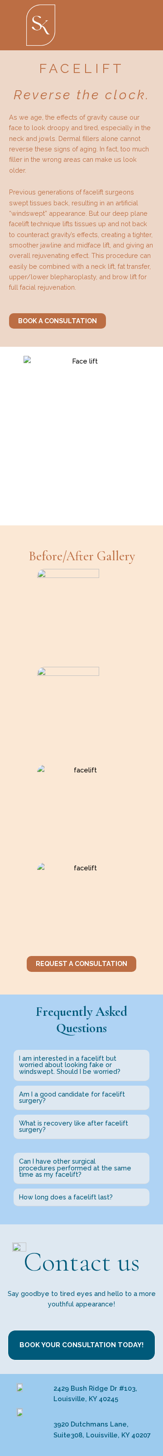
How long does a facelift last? (66, 1197)
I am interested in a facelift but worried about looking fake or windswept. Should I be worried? (69, 1064)
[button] (122, 22)
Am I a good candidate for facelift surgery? (72, 1097)
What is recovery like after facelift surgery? (73, 1126)
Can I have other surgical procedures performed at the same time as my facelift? (75, 1167)
